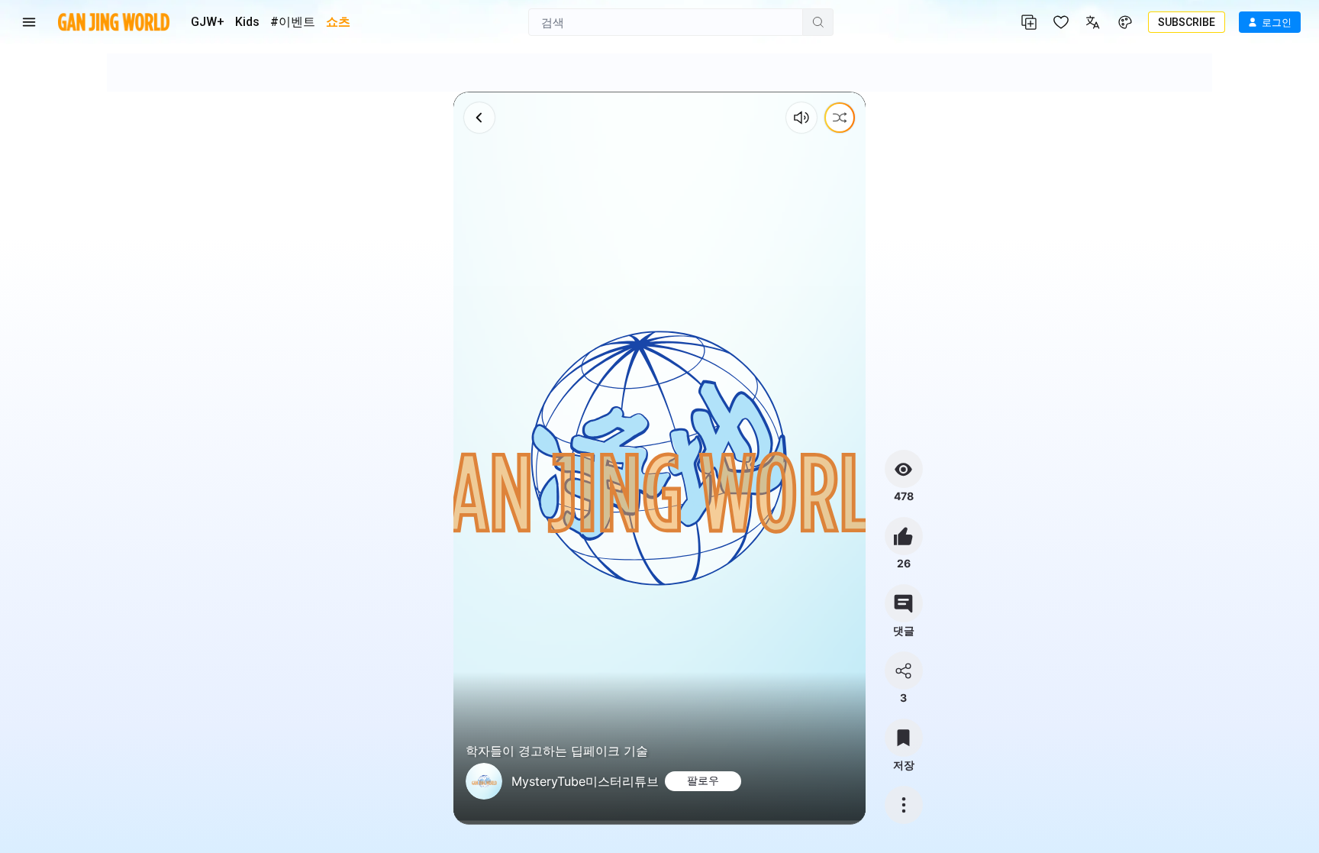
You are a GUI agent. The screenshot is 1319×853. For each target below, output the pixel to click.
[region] (659, 458)
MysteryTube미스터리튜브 (585, 781)
